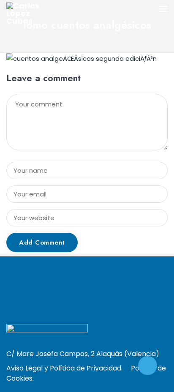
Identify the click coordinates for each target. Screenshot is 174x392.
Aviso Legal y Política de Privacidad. (64, 368)
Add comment (42, 242)
